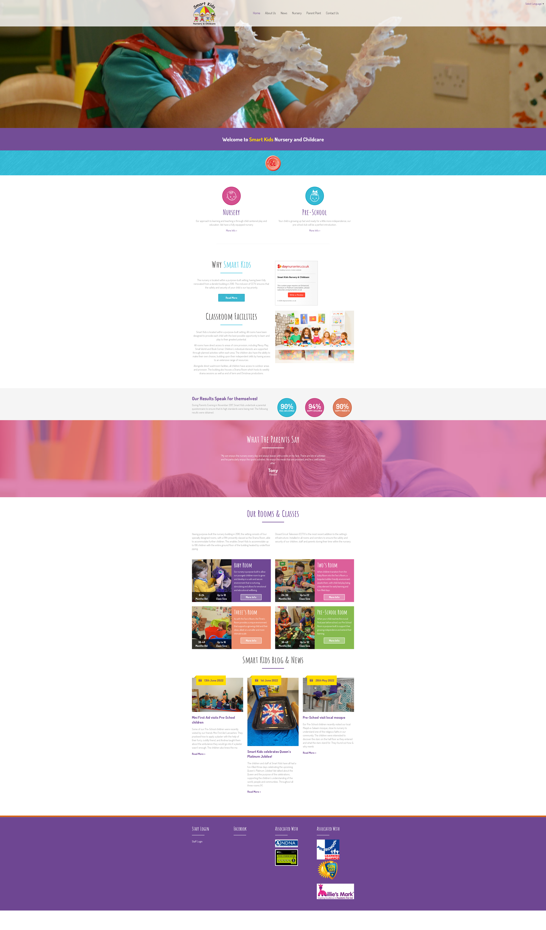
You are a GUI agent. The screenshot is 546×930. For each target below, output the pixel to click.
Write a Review (296, 295)
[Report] (347, 15)
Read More (231, 297)
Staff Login (197, 807)
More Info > (231, 230)
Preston (273, 474)
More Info (251, 597)
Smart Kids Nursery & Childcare (293, 277)
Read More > (198, 753)
